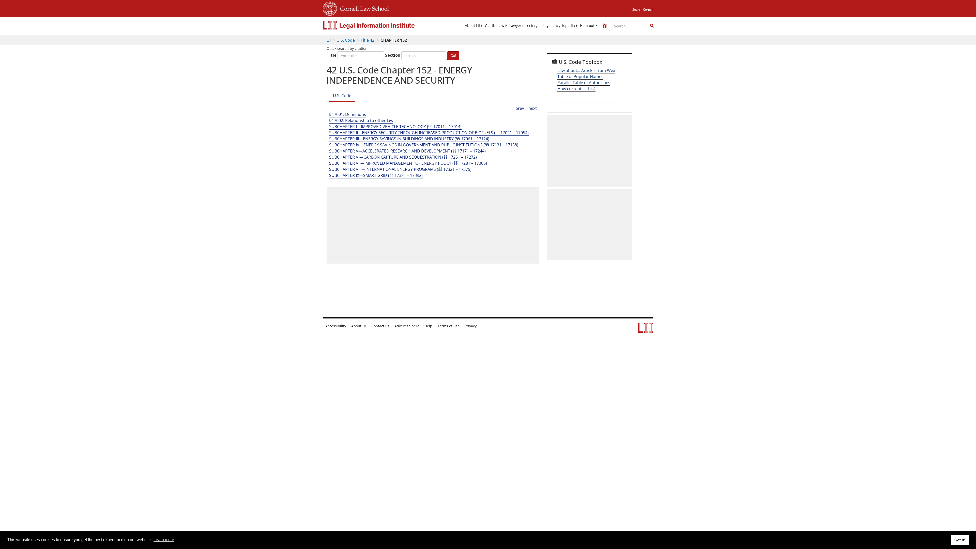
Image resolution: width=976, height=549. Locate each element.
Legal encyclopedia (559, 25)
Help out (587, 25)
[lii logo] (380, 25)
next (532, 108)
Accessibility (335, 326)
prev (519, 108)
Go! (453, 55)
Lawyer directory (523, 25)
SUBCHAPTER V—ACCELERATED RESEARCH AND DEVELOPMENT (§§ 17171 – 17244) (407, 151)
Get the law (494, 25)
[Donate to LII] (605, 26)
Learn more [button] (164, 540)
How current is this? (576, 89)
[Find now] (652, 26)
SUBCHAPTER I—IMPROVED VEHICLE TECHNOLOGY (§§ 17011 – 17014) (395, 126)
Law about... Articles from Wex (586, 70)
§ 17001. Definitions (347, 114)
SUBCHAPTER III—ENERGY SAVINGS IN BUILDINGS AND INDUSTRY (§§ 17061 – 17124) (409, 139)
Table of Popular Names (580, 76)
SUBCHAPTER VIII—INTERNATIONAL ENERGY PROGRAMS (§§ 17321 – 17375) (400, 169)
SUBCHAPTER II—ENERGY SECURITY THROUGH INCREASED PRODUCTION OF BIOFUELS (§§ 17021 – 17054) (429, 132)
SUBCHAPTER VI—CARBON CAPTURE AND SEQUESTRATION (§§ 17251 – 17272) (403, 157)
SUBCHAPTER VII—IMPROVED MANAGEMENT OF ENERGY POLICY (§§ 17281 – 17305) (408, 163)
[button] (652, 25)
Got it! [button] (959, 540)
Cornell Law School (363, 8)
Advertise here (406, 326)
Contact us (380, 326)
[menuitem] (472, 25)
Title (332, 55)
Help (428, 326)
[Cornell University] (330, 8)
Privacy (471, 326)
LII (329, 40)
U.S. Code (346, 40)
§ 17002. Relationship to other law (361, 120)
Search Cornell (642, 9)
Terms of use (448, 326)
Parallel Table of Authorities (583, 82)
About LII (472, 25)
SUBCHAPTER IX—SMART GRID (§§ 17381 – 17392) (376, 175)
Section (392, 55)
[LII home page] (645, 330)
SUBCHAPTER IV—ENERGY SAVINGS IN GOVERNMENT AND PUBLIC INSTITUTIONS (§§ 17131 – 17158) (423, 145)
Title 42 (367, 40)
